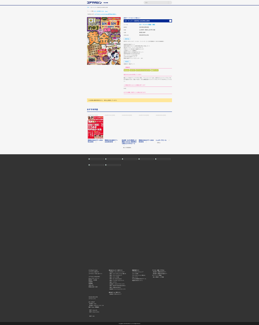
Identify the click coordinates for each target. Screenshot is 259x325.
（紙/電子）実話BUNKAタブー (159, 272)
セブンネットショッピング (143, 70)
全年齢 (99, 11)
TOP (88, 7)
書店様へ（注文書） (93, 280)
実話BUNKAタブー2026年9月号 (146, 141)
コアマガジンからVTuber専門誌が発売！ (105, 14)
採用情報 (91, 283)
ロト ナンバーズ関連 (156, 275)
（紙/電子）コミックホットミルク (116, 272)
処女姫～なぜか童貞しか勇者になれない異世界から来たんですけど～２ (129, 141)
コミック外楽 (135, 273)
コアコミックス (92, 298)
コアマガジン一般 (93, 273)
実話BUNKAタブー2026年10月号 (95, 141)
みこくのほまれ (127, 147)
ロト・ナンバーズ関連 (145, 24)
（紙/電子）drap (92, 303)
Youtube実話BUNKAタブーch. (139, 278)
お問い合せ (91, 285)
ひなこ (159, 142)
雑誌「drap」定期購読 (94, 307)
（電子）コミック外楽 (114, 277)
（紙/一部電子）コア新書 (158, 277)
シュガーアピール (161, 140)
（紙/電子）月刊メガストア (115, 294)
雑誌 (153, 24)
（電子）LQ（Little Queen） (115, 278)
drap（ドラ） (135, 277)
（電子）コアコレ (113, 282)
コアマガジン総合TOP (94, 272)
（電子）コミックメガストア (115, 275)
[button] (170, 21)
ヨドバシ (132, 70)
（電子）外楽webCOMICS (115, 287)
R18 (103, 11)
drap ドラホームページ (94, 278)
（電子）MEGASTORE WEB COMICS (117, 285)
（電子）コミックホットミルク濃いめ (117, 273)
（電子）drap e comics (94, 312)
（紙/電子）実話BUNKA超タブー (159, 273)
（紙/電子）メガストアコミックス (116, 284)
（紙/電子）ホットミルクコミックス (117, 289)
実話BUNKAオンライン (137, 280)
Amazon (126, 70)
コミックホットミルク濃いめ (138, 275)
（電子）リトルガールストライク (116, 280)
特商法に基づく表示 (93, 287)
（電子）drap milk (93, 310)
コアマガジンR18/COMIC (94, 276)
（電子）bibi (91, 316)
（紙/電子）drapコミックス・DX (96, 305)
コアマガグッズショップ (137, 272)
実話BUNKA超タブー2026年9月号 (111, 141)
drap (106, 11)
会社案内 (91, 281)
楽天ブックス (154, 70)
